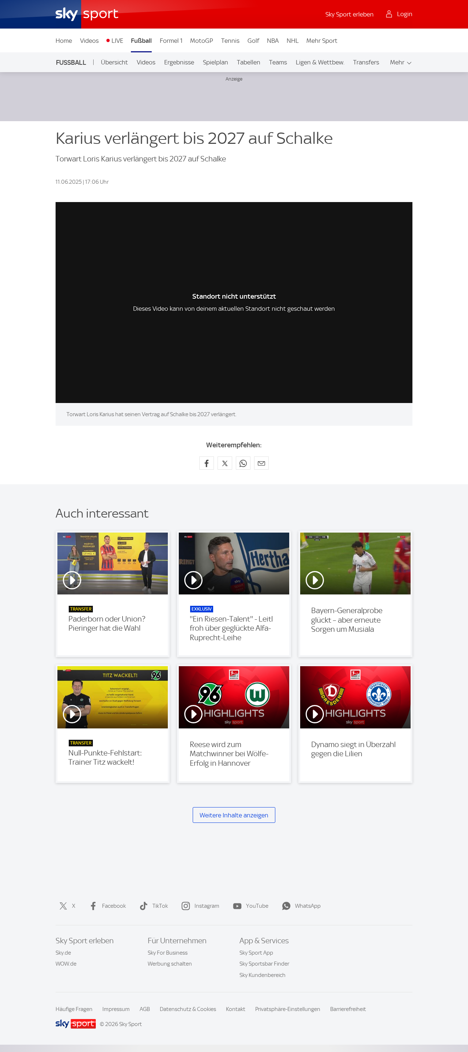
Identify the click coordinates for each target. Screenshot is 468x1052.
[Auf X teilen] (225, 463)
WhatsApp (308, 906)
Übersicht (114, 62)
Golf (253, 40)
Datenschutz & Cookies (188, 1009)
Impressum (116, 1009)
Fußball (141, 40)
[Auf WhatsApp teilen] (243, 463)
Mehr (397, 62)
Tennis (230, 40)
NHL (293, 40)
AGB (145, 1009)
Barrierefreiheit (348, 1009)
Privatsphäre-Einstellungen (287, 1009)
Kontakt (235, 1009)
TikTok (160, 906)
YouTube (257, 906)
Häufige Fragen (74, 1009)
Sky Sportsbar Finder (264, 963)
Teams (278, 62)
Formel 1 (171, 40)
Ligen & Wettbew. (320, 62)
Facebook (114, 906)
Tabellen (248, 62)
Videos (89, 40)
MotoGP (201, 40)
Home (64, 40)
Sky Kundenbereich (262, 975)
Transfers (366, 62)
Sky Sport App (256, 953)
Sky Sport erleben (349, 14)
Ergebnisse (179, 62)
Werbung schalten (170, 963)
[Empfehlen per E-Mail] (261, 463)
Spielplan (215, 62)
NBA (273, 40)
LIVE (117, 40)
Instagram (207, 906)
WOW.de (66, 963)
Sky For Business (168, 953)
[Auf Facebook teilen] (206, 463)
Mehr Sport (321, 40)
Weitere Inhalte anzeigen (234, 815)
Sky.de (63, 953)
